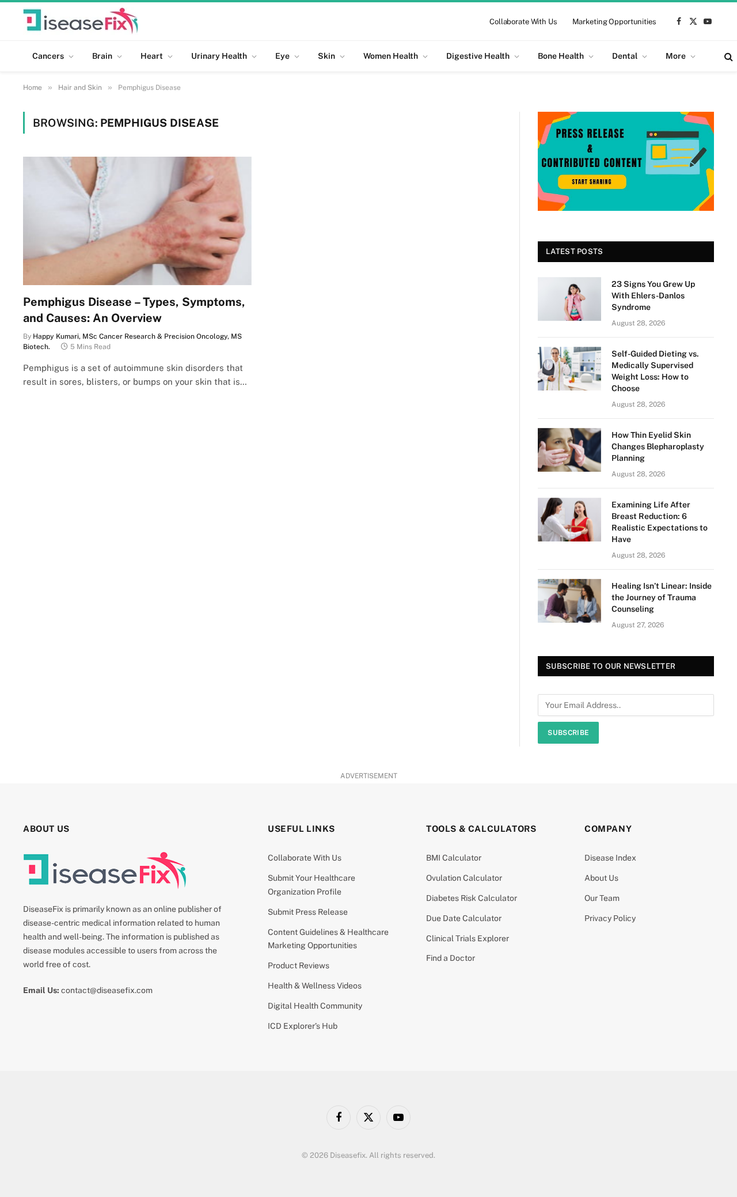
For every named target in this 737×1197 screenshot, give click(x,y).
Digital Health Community (315, 1005)
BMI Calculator (453, 857)
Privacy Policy (610, 918)
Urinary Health (219, 55)
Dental (624, 55)
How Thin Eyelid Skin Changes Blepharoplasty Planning (657, 446)
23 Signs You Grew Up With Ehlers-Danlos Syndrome (653, 295)
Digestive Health (478, 55)
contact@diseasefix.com (107, 990)
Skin (326, 55)
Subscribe (568, 733)
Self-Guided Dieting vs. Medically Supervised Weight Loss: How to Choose (655, 371)
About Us (601, 877)
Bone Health (561, 55)
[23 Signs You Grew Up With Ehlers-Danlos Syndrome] (569, 299)
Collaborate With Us (523, 21)
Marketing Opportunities (614, 21)
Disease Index (610, 857)
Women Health (390, 55)
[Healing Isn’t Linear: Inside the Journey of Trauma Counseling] (569, 601)
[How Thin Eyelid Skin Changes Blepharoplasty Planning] (569, 450)
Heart (151, 55)
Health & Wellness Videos (315, 985)
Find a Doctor (450, 958)
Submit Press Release (308, 911)
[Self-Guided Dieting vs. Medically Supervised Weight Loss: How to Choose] (569, 369)
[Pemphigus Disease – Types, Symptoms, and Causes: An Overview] (137, 221)
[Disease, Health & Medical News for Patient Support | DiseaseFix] (80, 21)
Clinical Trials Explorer (467, 938)
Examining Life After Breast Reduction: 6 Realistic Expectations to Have (659, 522)
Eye (282, 55)
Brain (102, 55)
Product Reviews (298, 965)
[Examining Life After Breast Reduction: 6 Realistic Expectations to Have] (569, 519)
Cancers (48, 55)
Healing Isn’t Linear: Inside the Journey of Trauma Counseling (661, 597)
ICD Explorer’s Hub (302, 1026)
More (676, 55)
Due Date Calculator (464, 918)
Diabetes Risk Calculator (471, 898)
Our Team (602, 898)
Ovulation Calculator (464, 877)
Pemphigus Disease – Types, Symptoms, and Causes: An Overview (134, 309)
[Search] (727, 56)
